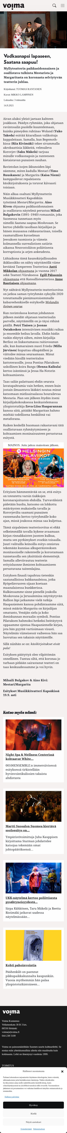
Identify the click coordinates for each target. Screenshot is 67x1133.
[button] (62, 1071)
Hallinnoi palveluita (12, 1097)
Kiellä (33, 1113)
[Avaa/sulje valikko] (62, 5)
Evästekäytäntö (26, 1129)
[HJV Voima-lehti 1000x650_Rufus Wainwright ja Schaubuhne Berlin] (33, 467)
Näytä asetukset (33, 1122)
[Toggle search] (54, 5)
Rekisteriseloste (39, 1129)
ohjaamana (33, 281)
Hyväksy (33, 1105)
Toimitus (8, 1065)
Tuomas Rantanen (29, 89)
